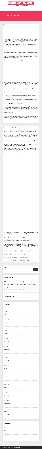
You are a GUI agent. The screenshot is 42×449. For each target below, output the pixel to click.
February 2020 (6, 395)
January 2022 (6, 363)
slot (4, 438)
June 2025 (5, 325)
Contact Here (24, 8)
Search (5, 267)
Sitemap (30, 8)
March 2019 (6, 411)
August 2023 (6, 352)
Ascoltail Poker (21, 3)
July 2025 (5, 322)
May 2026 (5, 309)
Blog (15, 8)
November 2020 (6, 381)
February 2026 (6, 317)
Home (12, 8)
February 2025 (6, 336)
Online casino (6, 435)
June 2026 (5, 306)
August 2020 (6, 387)
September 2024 (7, 349)
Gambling (5, 430)
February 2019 (6, 414)
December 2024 (6, 341)
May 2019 (5, 406)
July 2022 (5, 357)
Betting (24, 260)
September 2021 (7, 371)
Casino (19, 8)
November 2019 (6, 398)
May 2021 (5, 379)
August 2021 (6, 373)
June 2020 (5, 392)
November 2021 (6, 368)
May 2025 (5, 327)
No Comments (28, 122)
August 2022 (6, 354)
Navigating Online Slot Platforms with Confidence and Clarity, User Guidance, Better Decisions (19, 284)
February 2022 (6, 360)
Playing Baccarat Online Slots (21, 35)
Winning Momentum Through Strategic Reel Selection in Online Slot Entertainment (17, 279)
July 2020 (5, 390)
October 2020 (6, 384)
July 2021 (5, 376)
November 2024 (6, 344)
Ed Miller (13, 122)
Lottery (5, 433)
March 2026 (6, 314)
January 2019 (6, 417)
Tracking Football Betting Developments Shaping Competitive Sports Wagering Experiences (19, 289)
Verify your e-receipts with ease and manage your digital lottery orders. (16, 281)
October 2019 (6, 400)
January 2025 (6, 338)
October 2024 (6, 346)
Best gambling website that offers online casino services (21, 127)
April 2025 (5, 330)
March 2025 (6, 333)
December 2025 (6, 319)
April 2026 (5, 311)
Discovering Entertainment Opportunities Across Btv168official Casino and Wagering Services (19, 287)
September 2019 (7, 403)
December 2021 (6, 365)
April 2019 (5, 408)
